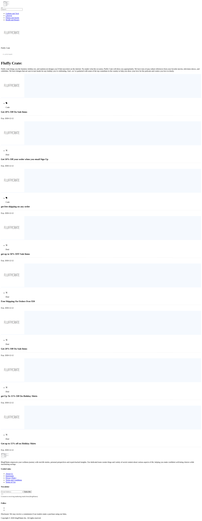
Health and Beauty (12, 20)
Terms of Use (11, 482)
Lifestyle (9, 16)
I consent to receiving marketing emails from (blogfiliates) (19, 496)
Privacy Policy (11, 478)
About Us (9, 474)
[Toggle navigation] (2, 7)
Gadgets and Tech (12, 14)
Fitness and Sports (12, 18)
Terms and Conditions (14, 480)
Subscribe (27, 492)
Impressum (10, 476)
